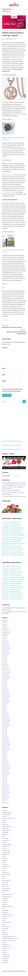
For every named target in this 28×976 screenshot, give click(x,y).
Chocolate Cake (5, 846)
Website (4, 381)
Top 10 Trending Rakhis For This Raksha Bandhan (13, 483)
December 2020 (6, 719)
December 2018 (6, 767)
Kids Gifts (4, 902)
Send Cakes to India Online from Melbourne (13, 549)
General (4, 876)
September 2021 (6, 701)
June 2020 (4, 731)
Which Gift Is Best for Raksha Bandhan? (11, 491)
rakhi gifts (4, 932)
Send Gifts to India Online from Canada (12, 574)
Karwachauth (5, 898)
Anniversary (4, 810)
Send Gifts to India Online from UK (11, 570)
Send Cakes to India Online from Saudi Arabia (14, 535)
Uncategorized (5, 948)
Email (4, 375)
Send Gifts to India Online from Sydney (12, 595)
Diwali (3, 856)
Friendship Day (5, 872)
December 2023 (6, 647)
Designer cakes (5, 854)
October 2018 (5, 771)
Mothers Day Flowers (7, 914)
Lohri (3, 908)
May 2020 (4, 733)
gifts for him (5, 884)
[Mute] (22, 467)
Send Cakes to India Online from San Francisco (14, 543)
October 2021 (5, 699)
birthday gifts (5, 832)
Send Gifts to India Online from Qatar (12, 589)
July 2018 (4, 777)
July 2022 (4, 681)
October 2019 (5, 747)
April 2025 (4, 627)
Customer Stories (6, 852)
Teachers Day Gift (6, 946)
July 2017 (4, 801)
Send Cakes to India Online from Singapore (13, 555)
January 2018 (5, 789)
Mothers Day (5, 912)
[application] (14, 462)
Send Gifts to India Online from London (12, 583)
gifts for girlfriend (6, 880)
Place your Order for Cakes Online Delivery (12, 445)
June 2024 (4, 639)
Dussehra (4, 860)
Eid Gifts (4, 862)
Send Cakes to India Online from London (13, 539)
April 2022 (4, 687)
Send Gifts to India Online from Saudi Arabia (14, 579)
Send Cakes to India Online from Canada (13, 530)
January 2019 (5, 765)
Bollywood (4, 834)
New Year (4, 918)
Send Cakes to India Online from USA (12, 522)
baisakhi (4, 816)
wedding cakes (5, 956)
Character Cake (5, 840)
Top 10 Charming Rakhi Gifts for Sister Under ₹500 (14, 485)
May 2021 (4, 709)
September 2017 (6, 797)
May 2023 (4, 661)
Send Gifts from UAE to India (9, 940)
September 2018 (6, 773)
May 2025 (4, 625)
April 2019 (4, 759)
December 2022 (6, 671)
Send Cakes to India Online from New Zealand (14, 533)
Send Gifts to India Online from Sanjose (13, 576)
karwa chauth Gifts (6, 896)
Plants (3, 924)
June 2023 (4, 659)
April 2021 (4, 711)
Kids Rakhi (4, 904)
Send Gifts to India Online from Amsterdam (13, 597)
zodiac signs (5, 320)
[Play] (4, 467)
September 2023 (6, 653)
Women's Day (5, 960)
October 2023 (5, 651)
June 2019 (4, 755)
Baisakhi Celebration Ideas (8, 818)
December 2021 (6, 695)
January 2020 (5, 741)
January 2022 (5, 693)
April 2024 (4, 641)
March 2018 (5, 785)
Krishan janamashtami (7, 906)
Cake (3, 836)
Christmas (4, 848)
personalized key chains (16, 114)
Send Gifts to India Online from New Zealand (14, 577)
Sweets (4, 942)
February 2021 (5, 715)
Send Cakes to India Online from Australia (13, 537)
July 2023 (4, 657)
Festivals (4, 868)
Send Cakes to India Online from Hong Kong (14, 528)
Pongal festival (5, 926)
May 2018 (4, 781)
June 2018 (4, 779)
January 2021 (5, 717)
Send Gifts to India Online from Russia (12, 568)
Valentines (4, 952)
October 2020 (5, 723)
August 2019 (5, 751)
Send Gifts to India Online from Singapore (13, 599)
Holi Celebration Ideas (7, 894)
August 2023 (5, 655)
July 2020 (4, 729)
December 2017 (6, 791)
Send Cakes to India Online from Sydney (13, 551)
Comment (5, 348)
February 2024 (5, 643)
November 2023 (6, 649)
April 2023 (4, 663)
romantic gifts (5, 934)
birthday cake (5, 824)
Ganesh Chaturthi (6, 874)
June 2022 (4, 683)
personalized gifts (6, 922)
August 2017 (5, 799)
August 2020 (5, 727)
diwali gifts (4, 858)
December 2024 (6, 629)
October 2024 (5, 631)
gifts (3, 878)
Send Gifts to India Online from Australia (13, 581)
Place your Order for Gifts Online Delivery (11, 441)
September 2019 (6, 749)
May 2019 (4, 757)
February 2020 (5, 739)
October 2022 (5, 675)
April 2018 (4, 783)
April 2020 (4, 735)
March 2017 (5, 803)
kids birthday (5, 900)
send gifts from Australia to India (10, 938)
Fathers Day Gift (6, 866)
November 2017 (6, 793)
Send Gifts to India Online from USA (12, 566)
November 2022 (6, 673)
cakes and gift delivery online (9, 192)
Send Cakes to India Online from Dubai (12, 547)
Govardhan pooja (6, 888)
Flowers (4, 870)
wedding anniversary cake (9, 175)
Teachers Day (5, 944)
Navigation (8, 11)
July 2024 (4, 637)
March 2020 (5, 737)
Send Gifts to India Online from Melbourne (13, 593)
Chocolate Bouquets (7, 844)
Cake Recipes (5, 838)
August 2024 (5, 635)
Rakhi (3, 930)
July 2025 (4, 623)
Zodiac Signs (16, 30)
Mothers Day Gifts (6, 916)
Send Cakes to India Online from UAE (12, 541)
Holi (3, 892)
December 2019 (6, 743)
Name (4, 368)
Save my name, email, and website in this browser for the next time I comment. (12, 390)
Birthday (12, 30)
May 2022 (4, 685)
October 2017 (5, 795)
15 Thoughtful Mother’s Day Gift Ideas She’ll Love (14, 496)
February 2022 (5, 691)
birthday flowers (6, 830)
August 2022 (5, 679)
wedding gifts (5, 958)
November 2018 (6, 769)
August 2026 (5, 621)
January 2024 (5, 645)
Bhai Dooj (4, 820)
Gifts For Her (5, 882)
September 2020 (6, 725)
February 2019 (5, 763)
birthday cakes (5, 828)
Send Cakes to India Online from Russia (13, 524)
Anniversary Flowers (6, 812)
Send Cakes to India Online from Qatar (12, 545)
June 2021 (4, 707)
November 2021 (6, 697)
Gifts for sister (5, 886)
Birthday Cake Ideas (7, 826)
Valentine (4, 950)
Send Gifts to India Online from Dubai (12, 591)
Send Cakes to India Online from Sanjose (13, 532)
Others (3, 920)
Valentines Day (5, 954)
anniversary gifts (6, 814)
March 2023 (5, 665)
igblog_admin (13, 39)
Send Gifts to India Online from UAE (12, 585)
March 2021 (5, 713)
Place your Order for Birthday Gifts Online (11, 449)
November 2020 (6, 721)
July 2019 (4, 753)
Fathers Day (5, 864)
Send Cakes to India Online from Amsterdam (14, 553)
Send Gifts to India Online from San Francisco (14, 587)
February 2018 (5, 787)
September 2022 (6, 677)
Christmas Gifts (5, 850)
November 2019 (6, 745)
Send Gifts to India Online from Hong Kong (13, 572)
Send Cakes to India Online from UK (12, 526)
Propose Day (5, 928)
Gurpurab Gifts (5, 890)
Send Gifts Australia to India (8, 936)
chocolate (4, 842)
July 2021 (4, 705)
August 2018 (5, 775)
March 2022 (5, 689)
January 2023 (5, 669)
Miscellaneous (5, 910)
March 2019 (5, 761)
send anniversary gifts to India (17, 58)
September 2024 (6, 633)
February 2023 (5, 667)
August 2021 (5, 703)
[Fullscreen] (24, 467)
